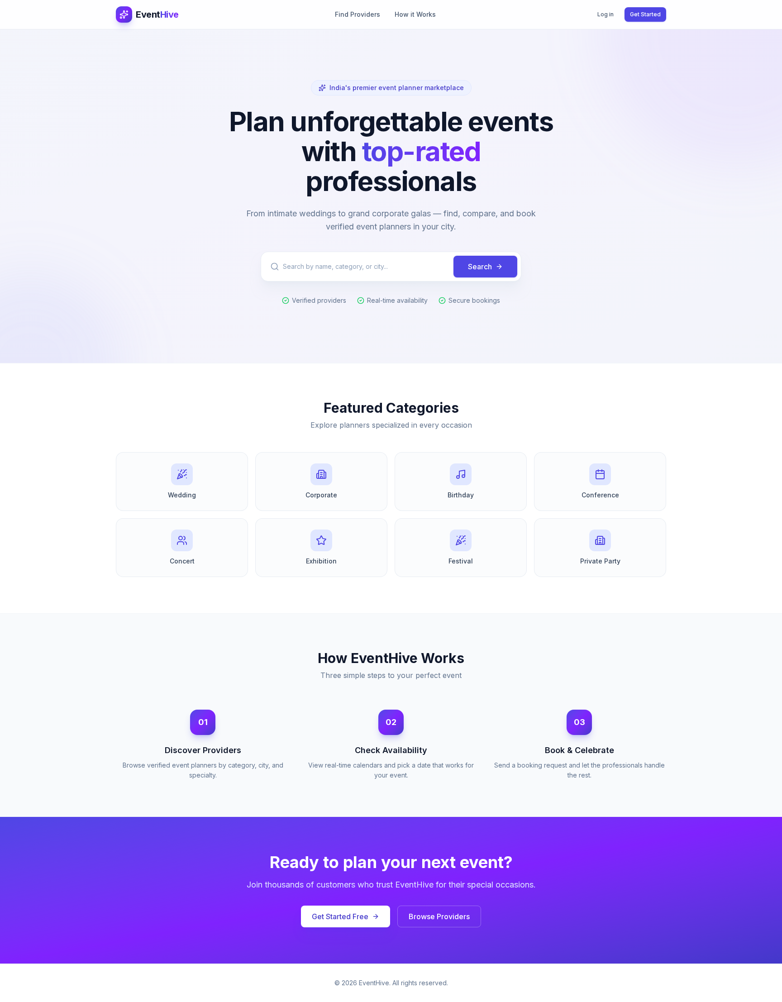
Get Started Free (340, 916)
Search (480, 266)
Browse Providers (439, 916)
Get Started (645, 14)
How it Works (415, 14)
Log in (605, 14)
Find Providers (357, 14)
